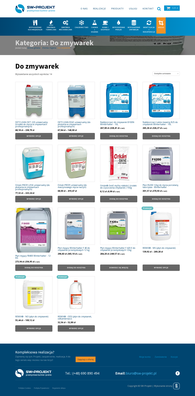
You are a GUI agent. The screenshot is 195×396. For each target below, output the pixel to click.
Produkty (117, 8)
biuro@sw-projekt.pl (141, 373)
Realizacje (99, 8)
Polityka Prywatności (41, 388)
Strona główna (33, 47)
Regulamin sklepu (59, 388)
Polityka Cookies (24, 388)
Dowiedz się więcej (118, 268)
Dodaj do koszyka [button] (119, 136)
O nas (84, 8)
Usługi (133, 8)
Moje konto (145, 356)
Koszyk (174, 356)
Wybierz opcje (34, 136)
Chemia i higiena (49, 47)
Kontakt (148, 8)
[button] (172, 8)
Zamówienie (161, 356)
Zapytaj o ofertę (85, 359)
